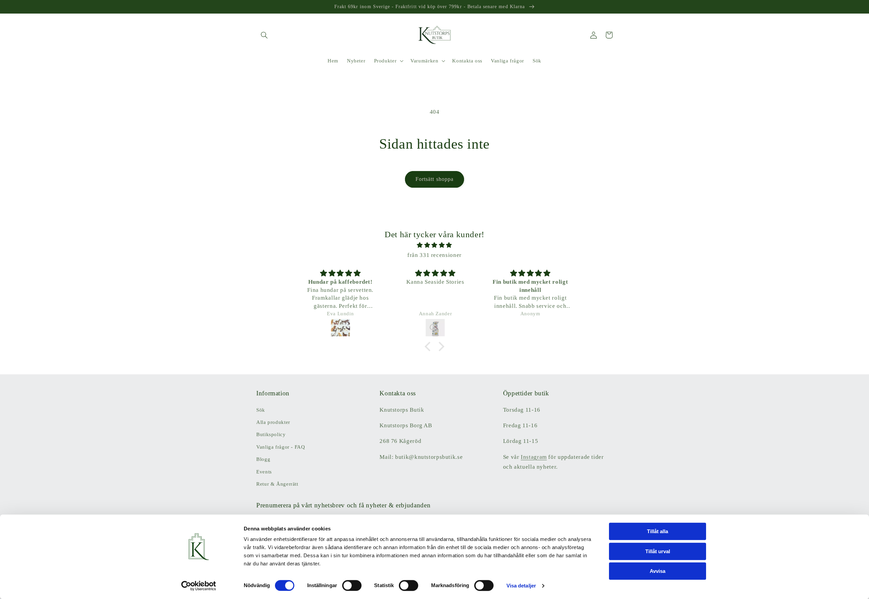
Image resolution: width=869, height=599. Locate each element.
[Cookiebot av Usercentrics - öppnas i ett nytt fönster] (198, 586)
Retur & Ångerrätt (277, 484)
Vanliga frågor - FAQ (280, 447)
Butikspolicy (271, 434)
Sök (260, 410)
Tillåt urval (657, 551)
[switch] (352, 585)
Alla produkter (273, 422)
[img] (434, 245)
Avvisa (657, 571)
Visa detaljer (521, 585)
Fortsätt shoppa (434, 179)
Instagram (534, 457)
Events (264, 471)
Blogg (263, 459)
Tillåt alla (657, 531)
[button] (264, 35)
